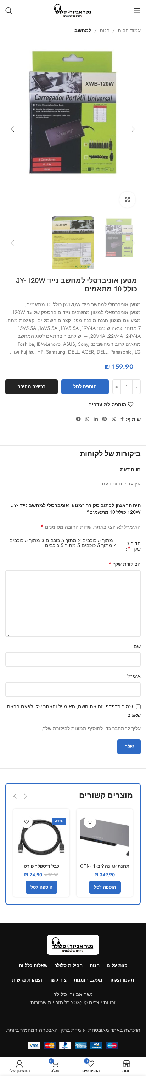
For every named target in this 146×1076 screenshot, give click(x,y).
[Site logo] (73, 9)
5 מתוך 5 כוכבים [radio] (62, 545)
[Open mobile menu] (137, 11)
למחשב (82, 30)
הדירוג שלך (134, 546)
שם (137, 646)
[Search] (9, 11)
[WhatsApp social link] (87, 419)
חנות (105, 30)
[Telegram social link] (78, 419)
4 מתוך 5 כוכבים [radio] (99, 545)
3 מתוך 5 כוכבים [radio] (26, 540)
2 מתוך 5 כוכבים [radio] (63, 540)
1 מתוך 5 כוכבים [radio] (99, 540)
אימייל (134, 676)
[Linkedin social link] (95, 419)
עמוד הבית (129, 30)
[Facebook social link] (122, 419)
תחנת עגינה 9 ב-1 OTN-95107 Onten (104, 869)
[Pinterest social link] (104, 419)
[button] (134, 129)
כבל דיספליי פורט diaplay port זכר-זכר (41, 869)
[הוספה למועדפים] (90, 822)
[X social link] (113, 419)
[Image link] (73, 944)
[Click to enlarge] (127, 200)
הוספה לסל (85, 386)
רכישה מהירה (31, 386)
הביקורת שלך (124, 564)
